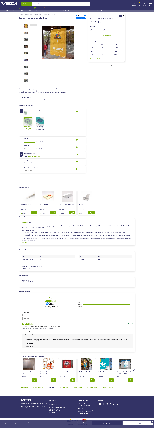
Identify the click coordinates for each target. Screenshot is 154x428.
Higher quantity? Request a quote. (98, 58)
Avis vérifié (130, 323)
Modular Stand (83, 8)
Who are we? (81, 403)
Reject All (107, 423)
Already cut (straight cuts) (34, 156)
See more (24, 242)
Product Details (64, 387)
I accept (138, 423)
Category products (107, 387)
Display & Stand (62, 11)
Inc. (118, 16)
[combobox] (61, 4)
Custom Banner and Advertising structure (44, 11)
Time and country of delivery (85, 411)
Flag (97, 8)
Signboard (91, 8)
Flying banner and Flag (26, 11)
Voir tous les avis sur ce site (50, 309)
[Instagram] (106, 404)
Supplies (39, 8)
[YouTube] (110, 404)
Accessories (24, 387)
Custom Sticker (25, 280)
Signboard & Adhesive (73, 11)
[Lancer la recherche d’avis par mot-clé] (132, 318)
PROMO (48, 8)
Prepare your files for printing (85, 410)
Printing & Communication (10, 8)
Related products (38, 387)
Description (51, 387)
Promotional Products (27, 8)
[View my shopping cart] (150, 4)
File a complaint (82, 408)
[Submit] (33, 4)
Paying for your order (83, 413)
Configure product (106, 35)
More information (6, 426)
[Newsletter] (100, 404)
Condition (24, 268)
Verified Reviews (92, 387)
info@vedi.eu (54, 404)
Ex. (120, 16)
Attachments (78, 387)
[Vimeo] (113, 404)
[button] (27, 131)
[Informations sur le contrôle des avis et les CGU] (57, 306)
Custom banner (57, 8)
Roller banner (74, 8)
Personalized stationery (87, 11)
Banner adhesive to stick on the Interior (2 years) (39, 113)
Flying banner (66, 8)
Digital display (99, 11)
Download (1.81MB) (28, 281)
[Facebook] (103, 404)
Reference (25, 266)
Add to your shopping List (107, 65)
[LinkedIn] (117, 404)
